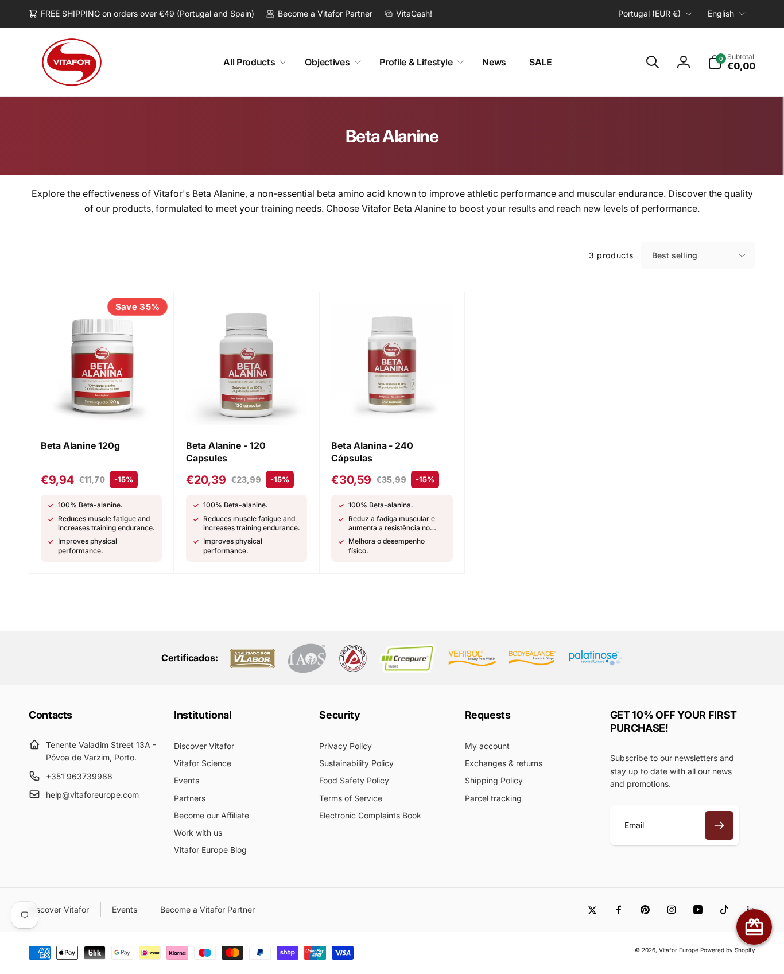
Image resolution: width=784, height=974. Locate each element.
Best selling (674, 255)
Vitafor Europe (678, 949)
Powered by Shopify (727, 949)
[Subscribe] (719, 825)
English (721, 13)
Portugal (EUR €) (649, 13)
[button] (252, 62)
